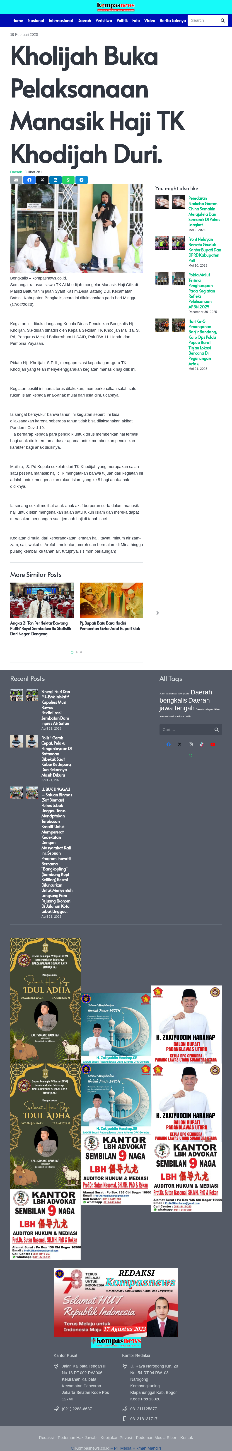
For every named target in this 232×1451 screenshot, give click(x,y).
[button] (72, 652)
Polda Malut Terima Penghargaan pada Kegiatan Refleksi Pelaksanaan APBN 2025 (201, 290)
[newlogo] (116, 1342)
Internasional (167, 716)
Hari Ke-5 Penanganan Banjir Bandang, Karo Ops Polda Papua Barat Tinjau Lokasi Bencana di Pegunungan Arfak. (202, 342)
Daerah (16, 172)
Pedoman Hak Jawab (77, 1437)
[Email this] (16, 180)
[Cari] (222, 20)
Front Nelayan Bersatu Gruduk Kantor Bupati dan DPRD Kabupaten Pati (204, 249)
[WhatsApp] (191, 755)
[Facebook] (169, 744)
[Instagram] (191, 744)
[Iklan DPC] (186, 1099)
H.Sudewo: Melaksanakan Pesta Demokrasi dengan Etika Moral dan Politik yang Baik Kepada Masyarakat (92, 631)
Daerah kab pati (204, 709)
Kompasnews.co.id (92, 1448)
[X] (179, 744)
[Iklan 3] (116, 1099)
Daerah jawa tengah (185, 704)
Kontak (186, 1437)
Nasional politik (183, 716)
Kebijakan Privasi (116, 1437)
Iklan (217, 709)
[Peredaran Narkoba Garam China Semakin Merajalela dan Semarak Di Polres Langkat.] (162, 198)
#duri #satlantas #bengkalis (174, 693)
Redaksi (46, 1437)
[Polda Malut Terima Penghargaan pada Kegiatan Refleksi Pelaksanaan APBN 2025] (162, 275)
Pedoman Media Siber (156, 1437)
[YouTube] (213, 744)
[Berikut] (157, 613)
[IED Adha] (45, 1099)
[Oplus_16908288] (116, 6)
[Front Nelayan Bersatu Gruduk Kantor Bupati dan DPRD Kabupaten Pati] (162, 239)
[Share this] (29, 180)
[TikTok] (201, 744)
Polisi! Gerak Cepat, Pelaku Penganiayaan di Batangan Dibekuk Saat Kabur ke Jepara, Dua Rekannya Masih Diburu (56, 756)
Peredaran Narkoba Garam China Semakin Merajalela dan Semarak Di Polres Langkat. (204, 211)
